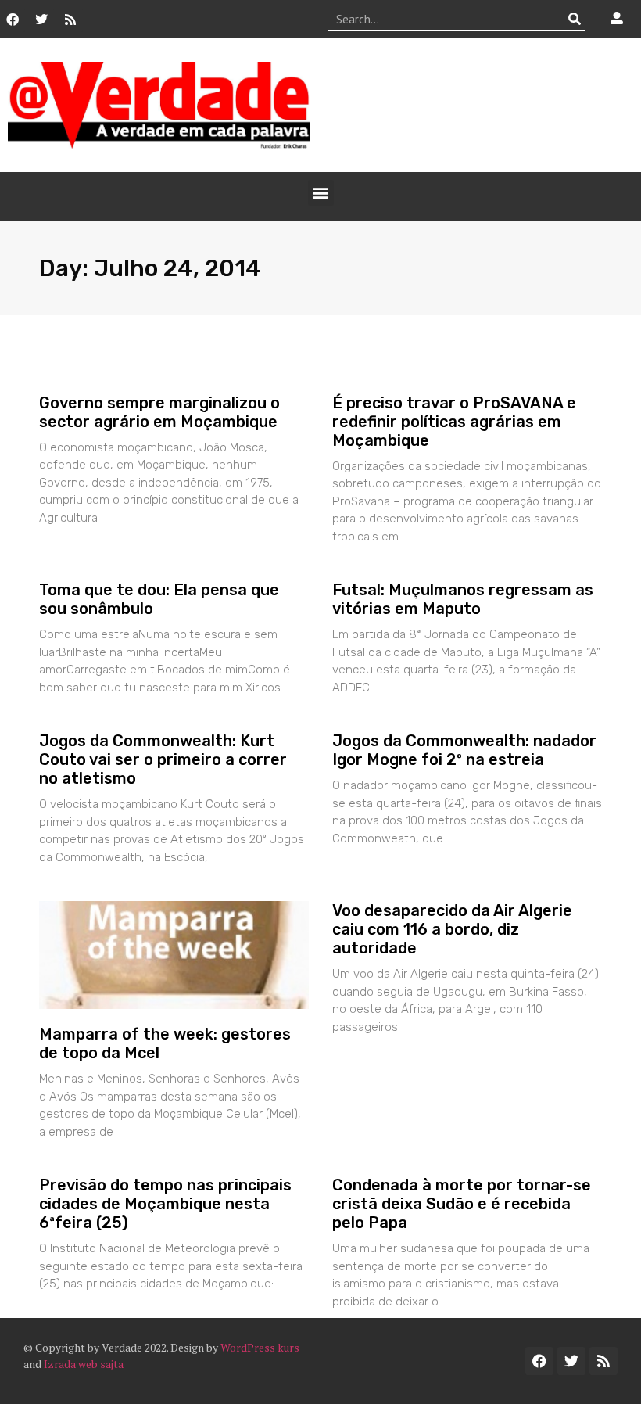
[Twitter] (41, 19)
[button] (321, 193)
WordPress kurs (259, 1347)
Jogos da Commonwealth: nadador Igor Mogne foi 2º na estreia (464, 750)
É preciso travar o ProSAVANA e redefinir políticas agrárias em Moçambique (454, 421)
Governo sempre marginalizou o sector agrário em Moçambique (159, 412)
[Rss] (70, 19)
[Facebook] (12, 19)
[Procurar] (574, 19)
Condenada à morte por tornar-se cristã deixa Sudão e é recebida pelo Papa (461, 1204)
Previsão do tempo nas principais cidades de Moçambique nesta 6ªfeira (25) (165, 1204)
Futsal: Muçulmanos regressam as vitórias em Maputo (462, 599)
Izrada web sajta (84, 1363)
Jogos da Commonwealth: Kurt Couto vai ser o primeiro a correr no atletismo (163, 759)
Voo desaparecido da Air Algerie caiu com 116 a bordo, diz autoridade (452, 929)
